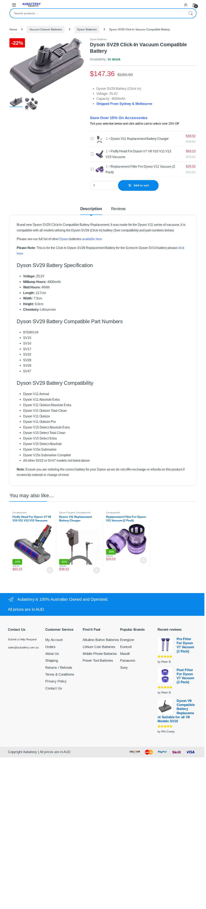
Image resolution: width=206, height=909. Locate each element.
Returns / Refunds (58, 668)
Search (190, 13)
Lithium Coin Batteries (99, 647)
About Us (52, 654)
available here (92, 239)
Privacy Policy (56, 681)
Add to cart (141, 185)
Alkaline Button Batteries (101, 640)
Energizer (127, 640)
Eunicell (126, 647)
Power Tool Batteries (98, 660)
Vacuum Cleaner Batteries (45, 29)
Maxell (125, 654)
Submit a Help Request (22, 639)
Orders (50, 647)
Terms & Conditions (59, 674)
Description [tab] (91, 209)
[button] (80, 42)
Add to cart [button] (49, 570)
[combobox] (97, 13)
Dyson (63, 239)
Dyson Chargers (67, 512)
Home (13, 29)
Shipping (51, 660)
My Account (54, 640)
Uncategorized (19, 512)
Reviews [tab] (118, 209)
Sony (124, 668)
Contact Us (53, 688)
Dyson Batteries (87, 29)
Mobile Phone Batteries (100, 654)
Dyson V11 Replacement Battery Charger (140, 138)
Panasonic (128, 660)
